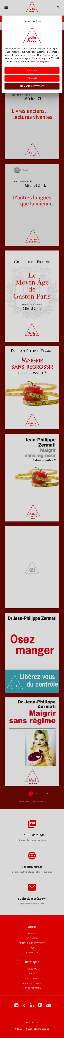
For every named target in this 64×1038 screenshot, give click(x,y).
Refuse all (32, 78)
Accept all (32, 70)
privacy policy (42, 61)
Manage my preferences (32, 86)
